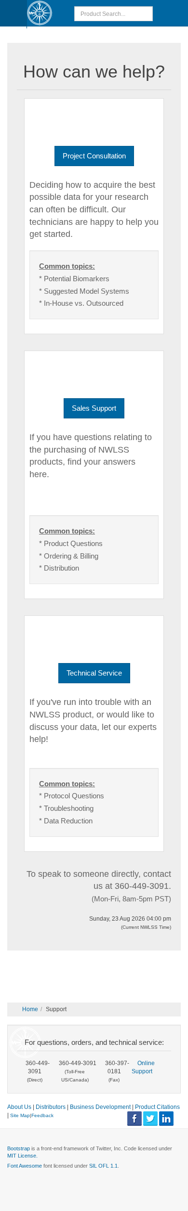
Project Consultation (94, 156)
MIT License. (22, 1156)
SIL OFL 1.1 (103, 1166)
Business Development (100, 1107)
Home (30, 1009)
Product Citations (157, 1107)
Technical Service (94, 673)
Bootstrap (18, 1148)
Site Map (20, 1115)
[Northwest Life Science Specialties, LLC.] (40, 13)
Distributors (51, 1107)
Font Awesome (24, 1166)
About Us (19, 1107)
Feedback (42, 1115)
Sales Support (94, 408)
